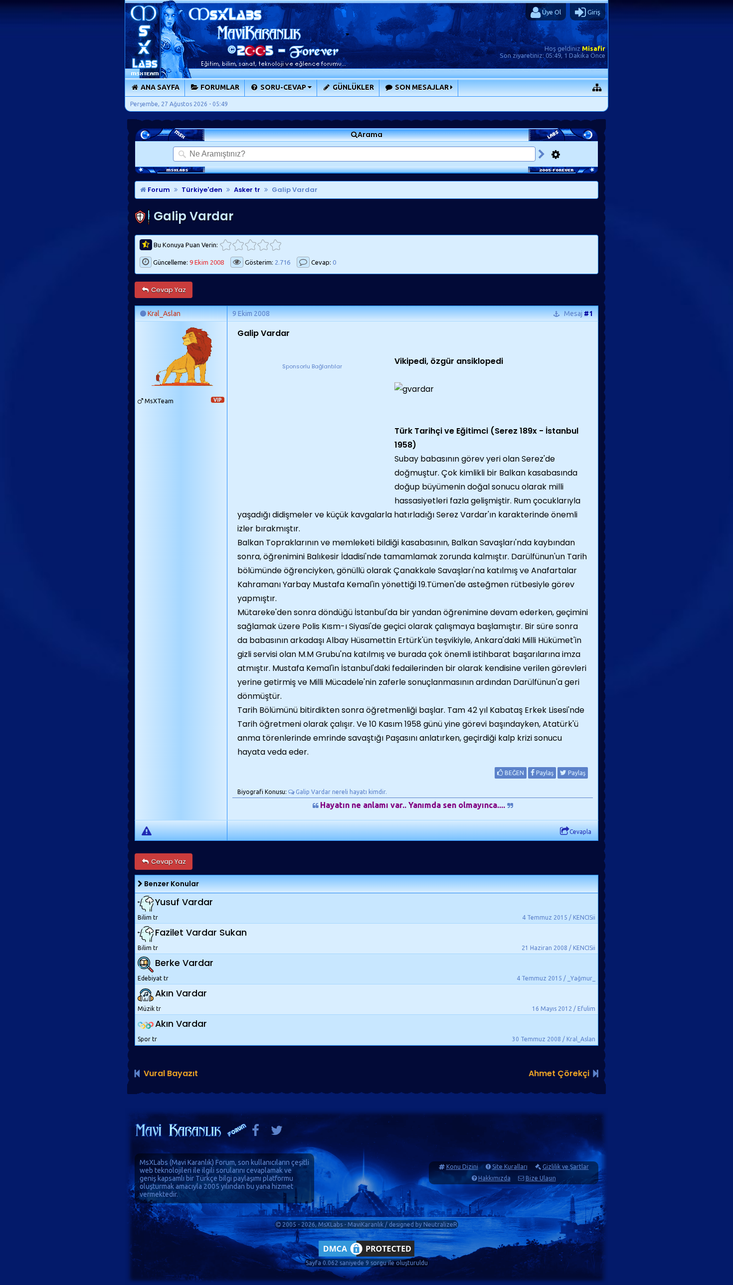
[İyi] (263, 245)
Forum (158, 189)
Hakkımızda (494, 1178)
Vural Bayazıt (171, 1073)
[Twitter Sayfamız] (276, 1132)
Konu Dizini (462, 1166)
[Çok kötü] (225, 245)
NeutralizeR (440, 1224)
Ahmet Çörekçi (559, 1073)
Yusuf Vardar (184, 902)
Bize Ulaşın (541, 1178)
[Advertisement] (312, 433)
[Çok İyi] (275, 245)
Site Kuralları (510, 1166)
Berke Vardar (184, 963)
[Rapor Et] (146, 830)
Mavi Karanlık (192, 1162)
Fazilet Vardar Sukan (201, 933)
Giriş (593, 11)
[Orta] (250, 245)
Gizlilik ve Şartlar (566, 1166)
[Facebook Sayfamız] (255, 1132)
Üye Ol (551, 11)
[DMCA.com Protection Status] (366, 1256)
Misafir (593, 48)
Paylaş (544, 773)
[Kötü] (238, 245)
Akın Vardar (181, 993)
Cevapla (580, 831)
